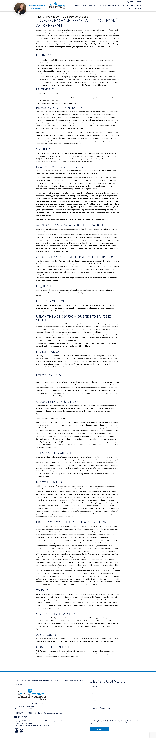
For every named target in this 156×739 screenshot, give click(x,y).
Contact (137, 8)
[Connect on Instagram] (22, 717)
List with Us (113, 5)
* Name (94, 686)
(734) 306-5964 (27, 713)
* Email (93, 700)
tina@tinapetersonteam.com (52, 713)
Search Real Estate (97, 5)
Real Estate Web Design (22, 725)
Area (66, 681)
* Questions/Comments (100, 708)
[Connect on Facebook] (15, 717)
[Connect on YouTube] (25, 717)
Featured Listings (78, 5)
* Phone (94, 693)
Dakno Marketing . (42, 725)
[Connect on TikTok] (19, 717)
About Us (74, 681)
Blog (128, 8)
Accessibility (29, 723)
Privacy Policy (19, 723)
